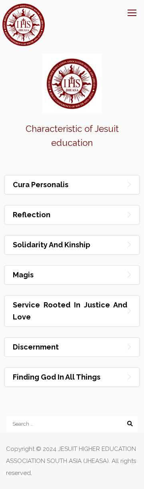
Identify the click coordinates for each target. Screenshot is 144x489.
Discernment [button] (36, 347)
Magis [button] (23, 275)
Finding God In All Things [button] (56, 377)
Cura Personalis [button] (40, 184)
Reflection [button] (31, 214)
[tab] (72, 185)
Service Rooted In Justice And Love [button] (70, 311)
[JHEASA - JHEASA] (24, 25)
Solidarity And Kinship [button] (51, 244)
